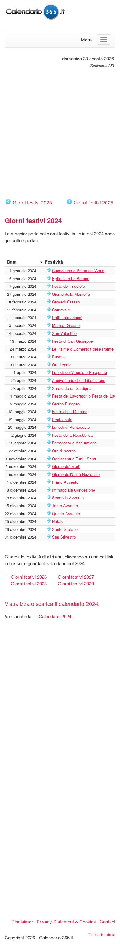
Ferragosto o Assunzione (74, 443)
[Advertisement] (60, 133)
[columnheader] (23, 262)
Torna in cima (101, 934)
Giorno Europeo (66, 404)
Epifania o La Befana (70, 278)
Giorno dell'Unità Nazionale (76, 474)
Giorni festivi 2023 (32, 202)
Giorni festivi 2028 (29, 583)
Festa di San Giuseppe (72, 341)
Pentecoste (62, 419)
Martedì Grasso (66, 325)
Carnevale (61, 310)
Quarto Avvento (66, 513)
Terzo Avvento (65, 505)
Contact (107, 921)
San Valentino (64, 333)
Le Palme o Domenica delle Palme (83, 349)
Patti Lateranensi (67, 317)
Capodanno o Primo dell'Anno (78, 270)
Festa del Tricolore (68, 286)
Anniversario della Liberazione (78, 380)
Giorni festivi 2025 (93, 202)
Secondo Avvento (68, 498)
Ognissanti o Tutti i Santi (74, 459)
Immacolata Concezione (73, 490)
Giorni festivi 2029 (76, 583)
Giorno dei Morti (66, 466)
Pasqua (59, 357)
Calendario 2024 (55, 616)
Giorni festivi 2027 (76, 576)
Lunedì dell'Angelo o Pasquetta (79, 372)
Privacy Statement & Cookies (66, 921)
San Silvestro (64, 537)
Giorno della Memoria (71, 294)
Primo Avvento (65, 482)
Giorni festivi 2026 (29, 576)
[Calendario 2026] (35, 11)
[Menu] (103, 39)
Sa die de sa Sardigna (71, 388)
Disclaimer (22, 921)
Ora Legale (61, 364)
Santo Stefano (65, 529)
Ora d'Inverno (64, 451)
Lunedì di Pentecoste (71, 427)
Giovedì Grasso (66, 302)
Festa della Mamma (69, 411)
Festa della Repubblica (72, 435)
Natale (57, 521)
